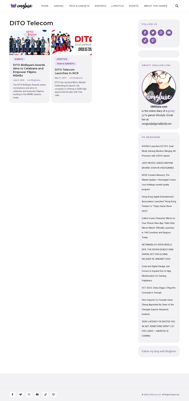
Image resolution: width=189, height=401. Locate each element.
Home (45, 6)
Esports (100, 6)
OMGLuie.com (155, 394)
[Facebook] (145, 32)
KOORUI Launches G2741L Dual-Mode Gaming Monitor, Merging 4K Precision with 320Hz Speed (159, 151)
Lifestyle (117, 6)
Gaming (59, 6)
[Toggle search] (177, 6)
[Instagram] (161, 32)
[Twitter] (153, 32)
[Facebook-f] (12, 394)
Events (134, 6)
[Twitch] (153, 40)
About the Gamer (155, 6)
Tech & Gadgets (79, 6)
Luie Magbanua (33, 80)
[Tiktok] (145, 40)
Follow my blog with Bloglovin (159, 351)
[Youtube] (169, 32)
